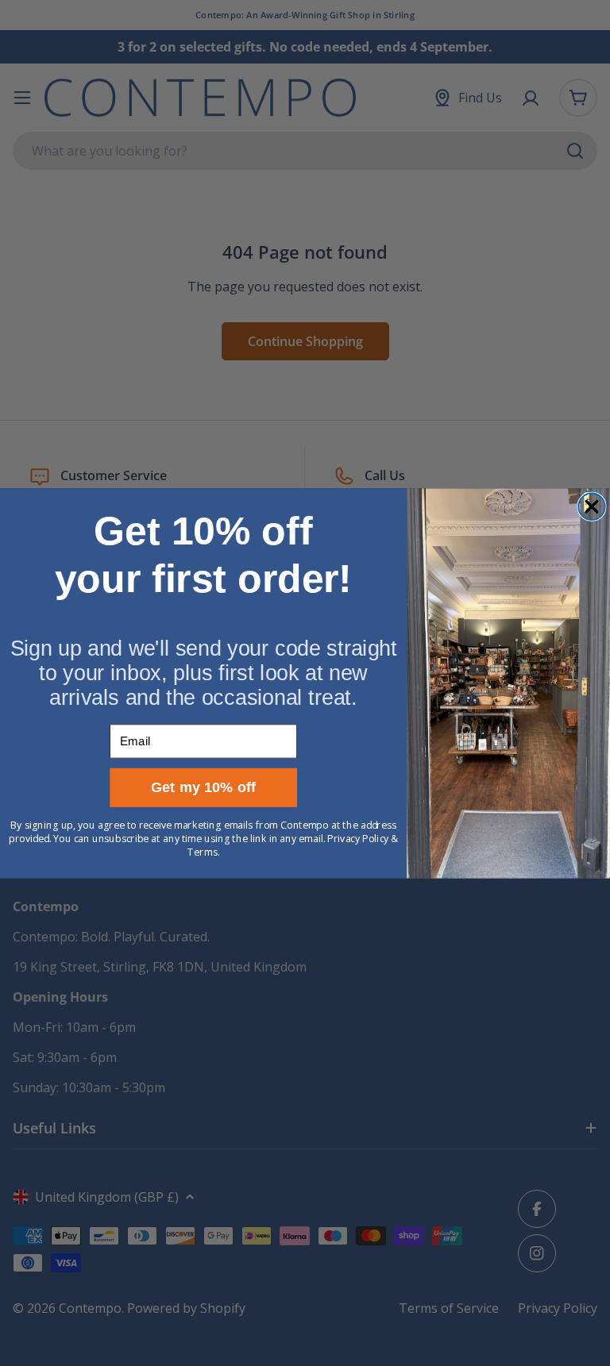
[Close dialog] (591, 506)
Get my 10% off (204, 787)
